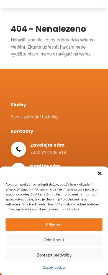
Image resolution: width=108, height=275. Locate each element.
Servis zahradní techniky (34, 116)
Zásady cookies (54, 267)
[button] (99, 173)
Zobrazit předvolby (54, 254)
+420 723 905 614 (48, 152)
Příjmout (54, 224)
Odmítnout (54, 239)
